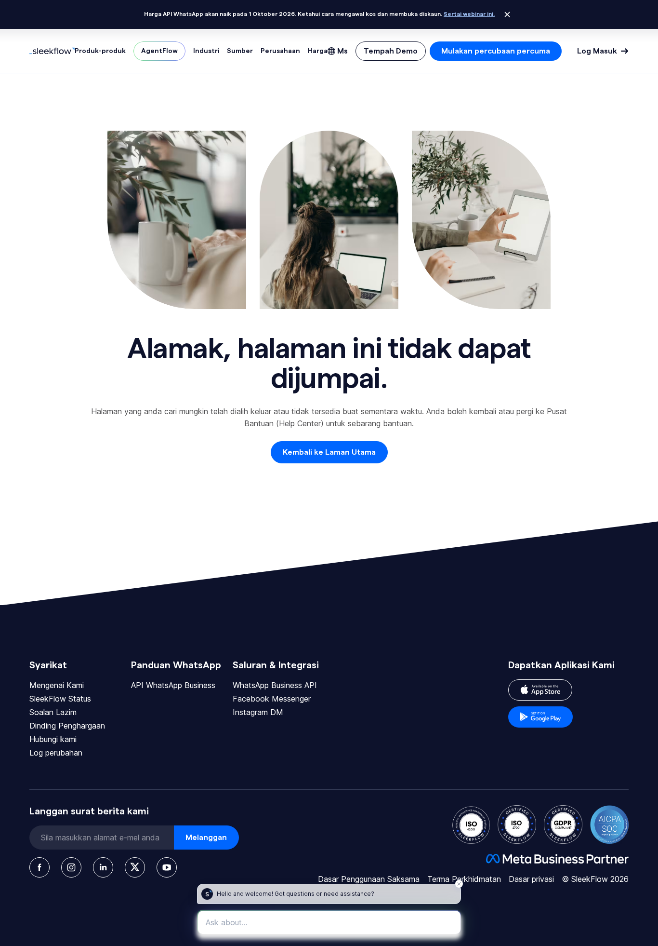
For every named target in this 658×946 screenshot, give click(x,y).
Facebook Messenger (272, 698)
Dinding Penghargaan (67, 725)
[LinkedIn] (103, 867)
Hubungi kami (53, 739)
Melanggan (206, 837)
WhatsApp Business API (275, 685)
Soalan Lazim (53, 712)
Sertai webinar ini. (469, 14)
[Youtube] (167, 867)
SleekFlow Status (60, 698)
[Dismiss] (507, 14)
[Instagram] (71, 867)
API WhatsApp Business (173, 685)
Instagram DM (258, 712)
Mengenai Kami (56, 685)
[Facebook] (39, 867)
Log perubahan (55, 752)
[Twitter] (135, 867)
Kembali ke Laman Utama (329, 452)
